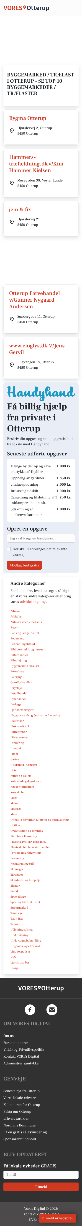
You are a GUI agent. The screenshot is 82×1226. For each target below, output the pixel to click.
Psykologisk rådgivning (25, 853)
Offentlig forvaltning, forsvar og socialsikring (39, 820)
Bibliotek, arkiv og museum (28, 649)
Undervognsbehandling (25, 940)
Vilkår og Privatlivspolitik (23, 1049)
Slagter (15, 886)
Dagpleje (16, 688)
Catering (16, 677)
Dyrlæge (15, 704)
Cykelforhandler (21, 682)
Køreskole (17, 792)
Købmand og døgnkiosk (25, 781)
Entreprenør (18, 732)
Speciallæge (18, 897)
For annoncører (15, 1042)
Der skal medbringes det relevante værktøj (40, 552)
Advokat (15, 611)
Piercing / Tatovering (23, 836)
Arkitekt (15, 616)
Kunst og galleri (20, 776)
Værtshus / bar (19, 962)
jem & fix (20, 209)
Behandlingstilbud (22, 644)
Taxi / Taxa (16, 918)
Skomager (16, 869)
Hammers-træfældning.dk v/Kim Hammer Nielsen (36, 164)
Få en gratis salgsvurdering (25, 1132)
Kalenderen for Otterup (21, 1104)
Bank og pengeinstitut (24, 633)
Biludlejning (18, 660)
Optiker (15, 825)
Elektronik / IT (19, 726)
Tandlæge (16, 913)
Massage (15, 809)
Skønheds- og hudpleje (25, 880)
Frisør (14, 754)
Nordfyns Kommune (19, 1125)
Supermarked (19, 907)
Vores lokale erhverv (19, 1098)
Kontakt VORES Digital (21, 1056)
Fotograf (15, 748)
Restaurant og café (22, 864)
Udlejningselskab (21, 929)
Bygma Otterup (27, 118)
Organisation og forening (26, 831)
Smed (14, 891)
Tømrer (15, 924)
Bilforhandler (19, 655)
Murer (14, 814)
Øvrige (14, 968)
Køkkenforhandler (22, 787)
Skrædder (16, 875)
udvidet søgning (33, 601)
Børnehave (17, 671)
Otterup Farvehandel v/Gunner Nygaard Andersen (34, 300)
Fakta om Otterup (17, 1111)
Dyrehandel (18, 699)
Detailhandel (18, 693)
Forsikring (17, 743)
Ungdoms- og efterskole (25, 946)
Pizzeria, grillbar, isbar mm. (28, 842)
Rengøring (17, 858)
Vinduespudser (20, 951)
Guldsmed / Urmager (23, 765)
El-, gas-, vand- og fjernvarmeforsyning (35, 715)
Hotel (14, 770)
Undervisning (19, 935)
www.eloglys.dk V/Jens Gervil (37, 349)
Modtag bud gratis (24, 565)
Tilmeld (41, 1187)
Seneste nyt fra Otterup (21, 1091)
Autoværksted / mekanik (26, 622)
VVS (13, 957)
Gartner (15, 759)
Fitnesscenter (19, 737)
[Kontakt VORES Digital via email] (51, 1009)
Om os (8, 1036)
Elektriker (17, 721)
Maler (14, 803)
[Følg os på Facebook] (30, 1009)
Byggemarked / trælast (24, 666)
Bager (14, 627)
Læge (13, 798)
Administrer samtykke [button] (20, 1063)
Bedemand (17, 638)
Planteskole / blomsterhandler (30, 847)
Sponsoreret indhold (19, 1139)
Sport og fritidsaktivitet (25, 902)
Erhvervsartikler (16, 1118)
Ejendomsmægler (21, 710)
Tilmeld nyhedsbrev (57, 1218)
